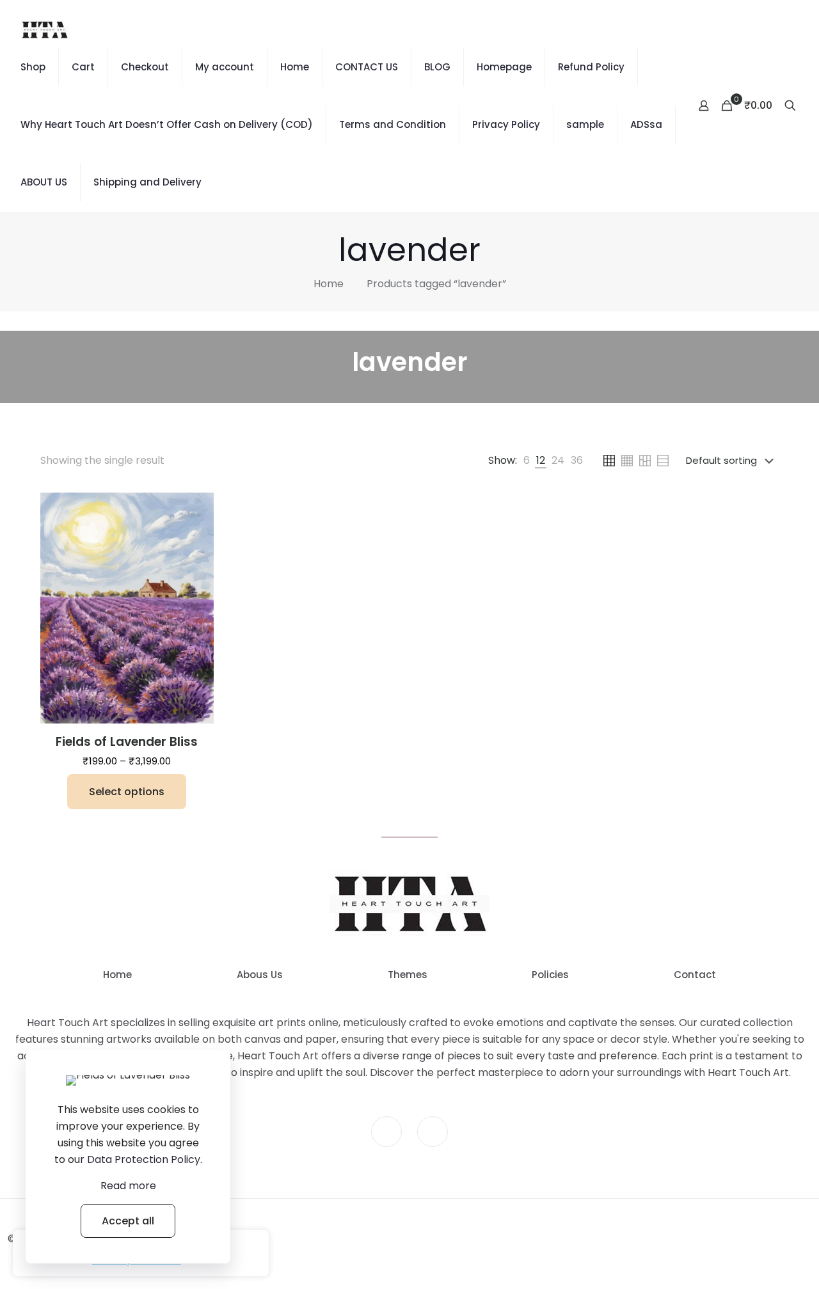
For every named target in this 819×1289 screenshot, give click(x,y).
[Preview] (195, 538)
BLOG (437, 67)
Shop (32, 67)
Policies (550, 974)
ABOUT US (43, 182)
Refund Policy (591, 67)
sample (585, 124)
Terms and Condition (392, 124)
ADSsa (646, 124)
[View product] (195, 510)
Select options (126, 791)
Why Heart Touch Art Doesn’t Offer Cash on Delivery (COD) (166, 124)
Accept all (128, 1221)
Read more (128, 1185)
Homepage (504, 67)
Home (294, 67)
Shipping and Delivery (147, 182)
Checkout (145, 67)
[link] (526, 460)
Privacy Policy (506, 124)
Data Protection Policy (143, 1159)
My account (224, 67)
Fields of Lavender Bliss (127, 741)
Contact (695, 974)
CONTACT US (366, 67)
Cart (83, 67)
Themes (407, 974)
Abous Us (260, 974)
